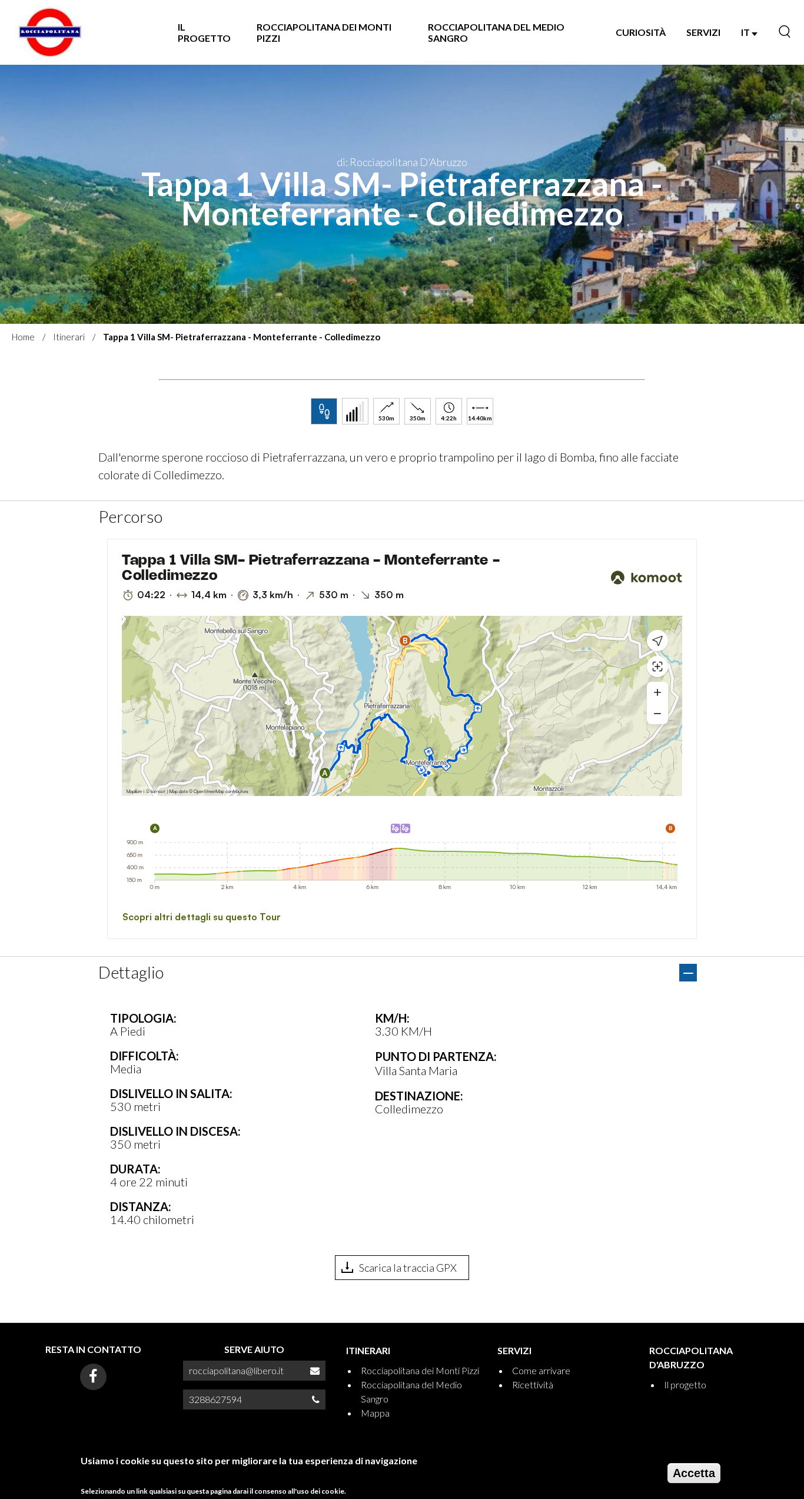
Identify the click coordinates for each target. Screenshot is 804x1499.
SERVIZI (703, 32)
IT (746, 32)
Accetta (694, 1473)
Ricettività (532, 1384)
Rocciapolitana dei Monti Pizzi (324, 32)
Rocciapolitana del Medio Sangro (496, 32)
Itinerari (69, 336)
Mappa (375, 1412)
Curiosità (641, 32)
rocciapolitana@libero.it (236, 1370)
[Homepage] (50, 32)
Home (23, 336)
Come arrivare (541, 1370)
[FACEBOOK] (93, 1377)
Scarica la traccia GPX (408, 1267)
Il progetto (204, 32)
